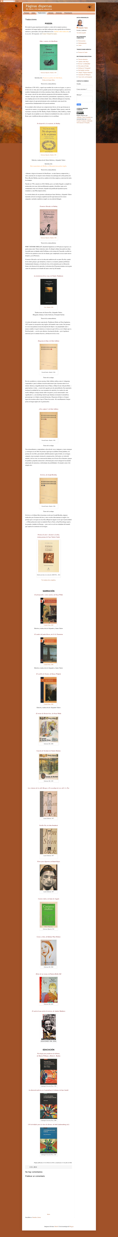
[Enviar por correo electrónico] (30, 1167)
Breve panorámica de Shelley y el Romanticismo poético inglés (48, 166)
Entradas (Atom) (36, 1217)
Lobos (79, 45)
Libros (33, 13)
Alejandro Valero (83, 28)
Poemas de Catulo (82, 52)
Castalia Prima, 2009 (48, 625)
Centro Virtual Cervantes (49, 34)
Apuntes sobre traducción (61, 31)
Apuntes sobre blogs (83, 61)
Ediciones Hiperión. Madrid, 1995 (48, 72)
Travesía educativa (83, 59)
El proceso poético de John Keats (52, 78)
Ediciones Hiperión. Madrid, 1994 (48, 238)
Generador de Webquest (84, 74)
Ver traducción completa (48, 580)
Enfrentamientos (82, 43)
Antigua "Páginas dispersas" (85, 72)
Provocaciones (81, 41)
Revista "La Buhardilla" (84, 63)
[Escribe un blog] (31, 1167)
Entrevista (59, 13)
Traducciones (42, 13)
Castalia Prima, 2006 (48, 664)
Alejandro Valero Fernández (84, 117)
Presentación (68, 13)
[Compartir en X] (33, 1167)
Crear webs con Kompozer (85, 77)
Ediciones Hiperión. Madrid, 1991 (48, 155)
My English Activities (83, 70)
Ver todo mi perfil (81, 33)
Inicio (48, 1214)
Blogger (71, 1226)
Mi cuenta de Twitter (83, 66)
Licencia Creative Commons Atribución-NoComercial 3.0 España (85, 120)
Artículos (50, 13)
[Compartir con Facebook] (34, 1167)
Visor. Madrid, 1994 (48, 307)
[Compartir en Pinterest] (36, 1167)
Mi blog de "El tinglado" (84, 68)
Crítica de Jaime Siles (48, 80)
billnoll (56, 1226)
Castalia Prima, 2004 (48, 704)
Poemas (26, 13)
